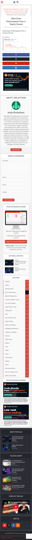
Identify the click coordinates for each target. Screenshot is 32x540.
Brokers (17, 260)
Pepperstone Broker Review (20, 269)
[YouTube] (5, 525)
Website (4, 192)
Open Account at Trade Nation (16, 242)
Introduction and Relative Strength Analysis (16, 478)
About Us (8, 536)
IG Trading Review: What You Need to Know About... (18, 462)
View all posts (16, 150)
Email (4, 185)
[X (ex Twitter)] (9, 525)
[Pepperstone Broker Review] (10, 270)
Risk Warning (15, 536)
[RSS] (18, 525)
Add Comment (7, 27)
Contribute (3, 537)
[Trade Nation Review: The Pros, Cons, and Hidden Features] (10, 263)
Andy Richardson (17, 27)
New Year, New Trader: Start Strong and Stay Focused (18, 470)
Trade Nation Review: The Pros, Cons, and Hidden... (20, 263)
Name (4, 177)
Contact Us (10, 537)
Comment (5, 160)
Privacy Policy (23, 536)
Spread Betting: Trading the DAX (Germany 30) (18, 486)
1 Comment (15, 473)
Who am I (3, 536)
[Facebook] (13, 525)
